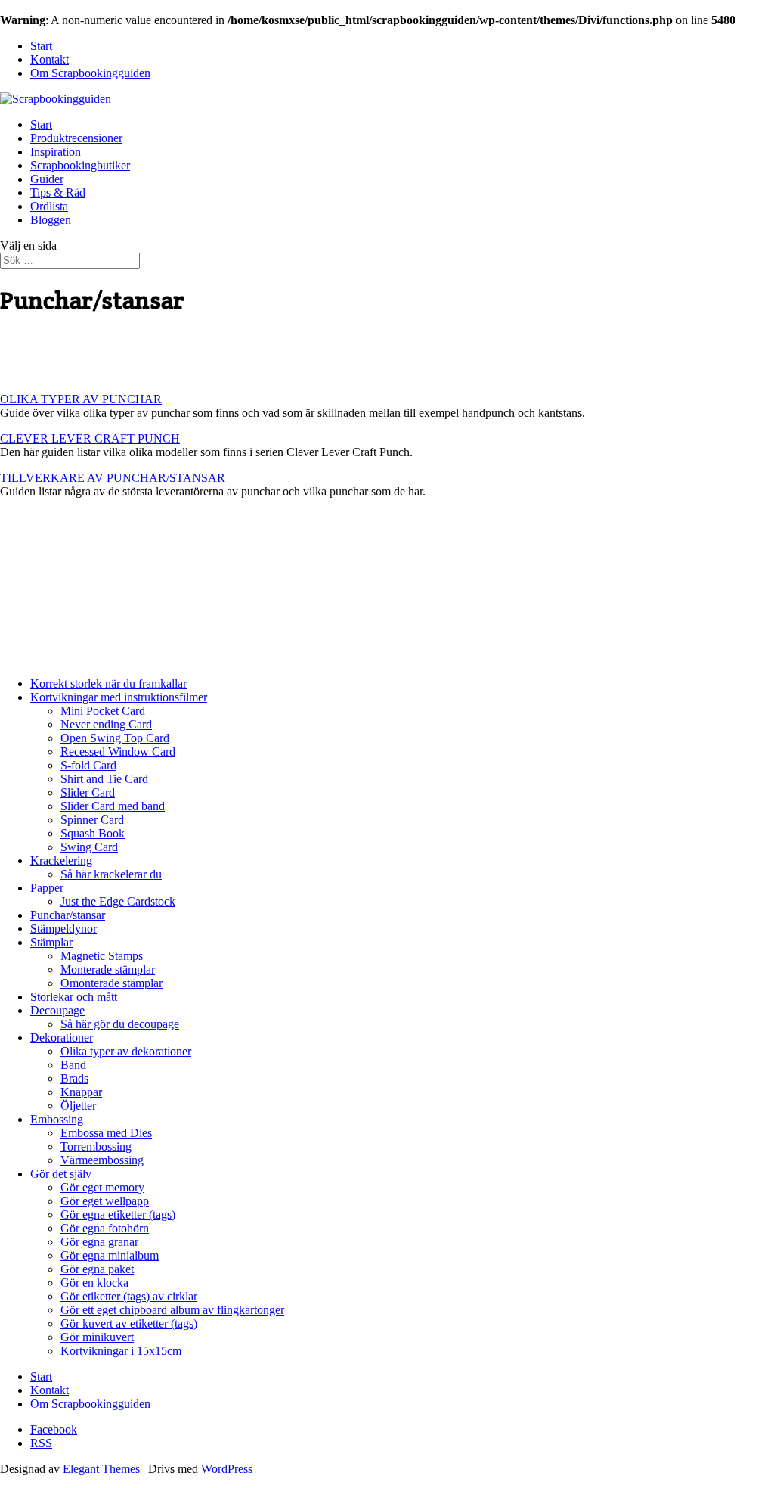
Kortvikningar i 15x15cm (120, 1350)
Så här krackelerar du (111, 874)
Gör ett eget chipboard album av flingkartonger (172, 1309)
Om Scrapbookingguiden (90, 73)
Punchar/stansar (67, 915)
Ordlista (49, 206)
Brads (74, 1078)
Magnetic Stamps (101, 955)
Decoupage (57, 1010)
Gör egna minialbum (109, 1255)
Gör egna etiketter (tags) (117, 1214)
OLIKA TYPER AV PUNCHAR (81, 399)
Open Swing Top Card (114, 738)
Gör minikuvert (97, 1337)
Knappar (81, 1092)
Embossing (56, 1119)
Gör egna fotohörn (104, 1228)
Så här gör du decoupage (119, 1023)
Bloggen (50, 219)
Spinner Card (92, 819)
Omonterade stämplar (111, 983)
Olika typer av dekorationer (125, 1051)
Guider (46, 178)
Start (41, 45)
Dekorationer (61, 1037)
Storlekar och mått (73, 996)
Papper (46, 887)
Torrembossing (96, 1146)
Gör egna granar (99, 1241)
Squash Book (92, 833)
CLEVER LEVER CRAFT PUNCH (90, 438)
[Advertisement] (177, 354)
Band (73, 1064)
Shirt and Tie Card (104, 778)
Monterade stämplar (107, 969)
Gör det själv (60, 1173)
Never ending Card (106, 724)
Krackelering (61, 860)
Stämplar (51, 942)
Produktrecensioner (76, 138)
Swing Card (89, 846)
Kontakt (49, 59)
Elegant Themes (101, 1468)
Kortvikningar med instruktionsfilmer (118, 697)
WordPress (226, 1468)
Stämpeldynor (63, 928)
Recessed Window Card (117, 751)
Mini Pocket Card (102, 710)
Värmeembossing (102, 1160)
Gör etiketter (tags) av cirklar (128, 1296)
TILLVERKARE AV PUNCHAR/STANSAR (112, 477)
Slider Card (87, 792)
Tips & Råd (57, 192)
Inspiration (55, 151)
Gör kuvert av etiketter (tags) (128, 1323)
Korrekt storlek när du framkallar (108, 683)
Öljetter (78, 1105)
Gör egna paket (97, 1269)
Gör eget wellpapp (104, 1200)
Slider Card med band (112, 806)
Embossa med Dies (106, 1132)
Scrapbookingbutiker (80, 165)
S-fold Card (88, 765)
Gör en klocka (94, 1282)
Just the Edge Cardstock (117, 901)
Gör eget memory (102, 1187)
